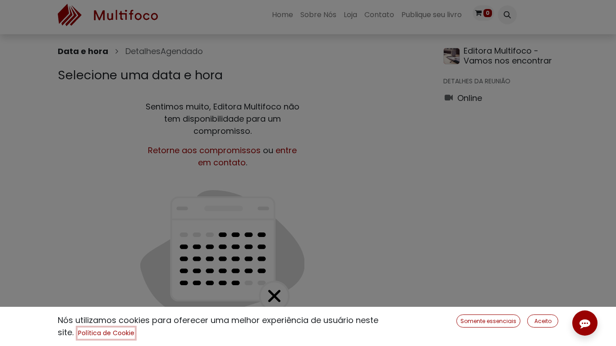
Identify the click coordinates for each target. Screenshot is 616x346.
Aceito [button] (543, 321)
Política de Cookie (106, 332)
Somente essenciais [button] (488, 321)
